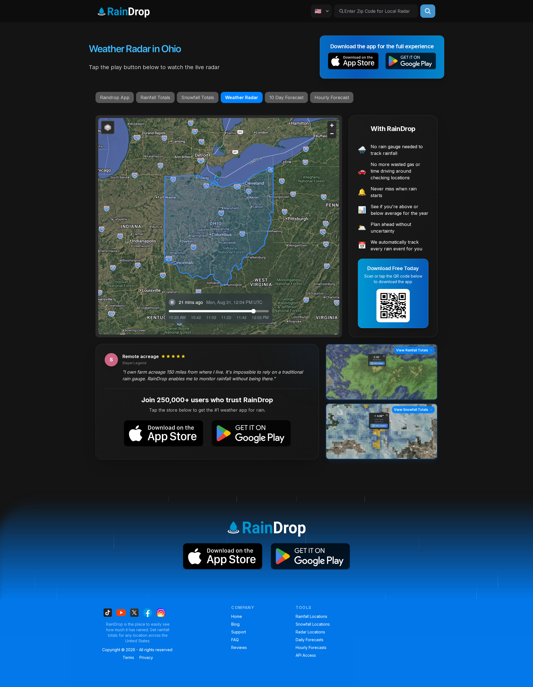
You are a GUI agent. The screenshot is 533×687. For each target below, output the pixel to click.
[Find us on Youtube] (121, 612)
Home (236, 616)
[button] (353, 62)
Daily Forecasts (309, 639)
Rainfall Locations (311, 616)
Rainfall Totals (155, 97)
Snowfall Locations (313, 624)
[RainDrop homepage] (124, 11)
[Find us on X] (134, 612)
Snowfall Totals (197, 97)
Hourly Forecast (332, 97)
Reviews (239, 647)
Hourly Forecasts (311, 647)
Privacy (146, 657)
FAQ (235, 639)
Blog (235, 624)
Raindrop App (114, 97)
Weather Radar (241, 97)
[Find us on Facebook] (147, 612)
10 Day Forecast (286, 97)
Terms (128, 657)
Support (238, 632)
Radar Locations (310, 632)
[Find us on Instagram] (161, 612)
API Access (306, 655)
